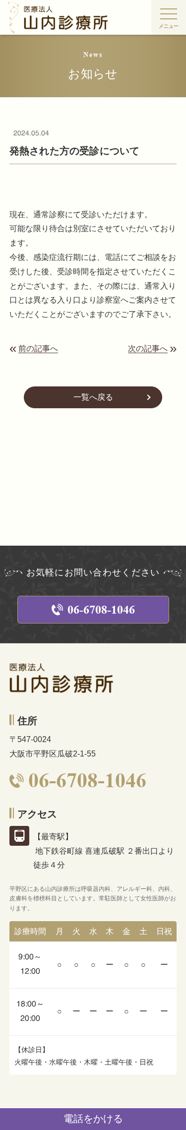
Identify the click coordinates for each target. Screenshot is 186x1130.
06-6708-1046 (101, 609)
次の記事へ (148, 349)
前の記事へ (38, 349)
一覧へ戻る (93, 397)
